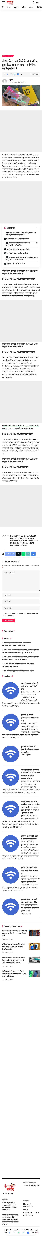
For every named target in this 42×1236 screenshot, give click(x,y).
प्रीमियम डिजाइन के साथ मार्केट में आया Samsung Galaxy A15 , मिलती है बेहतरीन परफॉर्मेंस (13, 946)
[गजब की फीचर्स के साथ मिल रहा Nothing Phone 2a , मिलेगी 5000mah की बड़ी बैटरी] (34, 933)
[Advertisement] (21, 31)
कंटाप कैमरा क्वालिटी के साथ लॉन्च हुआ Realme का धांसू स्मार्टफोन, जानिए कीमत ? (21, 233)
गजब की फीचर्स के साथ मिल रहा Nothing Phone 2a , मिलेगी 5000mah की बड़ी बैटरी (14, 933)
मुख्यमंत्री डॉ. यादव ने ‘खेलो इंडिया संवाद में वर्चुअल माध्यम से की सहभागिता (30, 749)
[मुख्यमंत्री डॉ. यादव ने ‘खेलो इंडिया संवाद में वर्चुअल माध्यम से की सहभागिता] (10, 754)
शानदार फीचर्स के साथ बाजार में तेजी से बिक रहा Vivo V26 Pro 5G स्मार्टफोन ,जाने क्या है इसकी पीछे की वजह (13, 960)
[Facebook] (4, 1193)
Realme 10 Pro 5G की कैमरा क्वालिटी (17, 239)
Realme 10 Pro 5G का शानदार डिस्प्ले (18, 249)
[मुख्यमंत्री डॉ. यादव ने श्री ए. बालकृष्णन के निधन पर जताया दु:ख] (10, 875)
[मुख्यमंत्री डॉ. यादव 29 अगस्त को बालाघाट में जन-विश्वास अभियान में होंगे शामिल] (10, 843)
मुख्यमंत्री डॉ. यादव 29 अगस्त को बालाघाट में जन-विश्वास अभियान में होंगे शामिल (29, 839)
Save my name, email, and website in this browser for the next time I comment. (21, 614)
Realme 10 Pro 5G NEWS (25, 543)
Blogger (10, 80)
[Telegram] (12, 1193)
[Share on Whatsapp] (18, 1232)
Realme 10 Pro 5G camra (25, 538)
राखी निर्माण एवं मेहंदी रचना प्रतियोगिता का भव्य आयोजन (19, 671)
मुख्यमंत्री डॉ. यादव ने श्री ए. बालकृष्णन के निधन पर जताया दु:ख (29, 870)
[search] (33, 2)
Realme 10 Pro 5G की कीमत (16, 264)
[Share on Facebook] (7, 74)
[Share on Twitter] (11, 74)
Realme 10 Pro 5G (16, 536)
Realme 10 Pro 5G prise (18, 545)
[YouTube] (9, 1193)
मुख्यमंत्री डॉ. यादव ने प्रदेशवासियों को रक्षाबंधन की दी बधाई (30, 718)
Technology (7, 56)
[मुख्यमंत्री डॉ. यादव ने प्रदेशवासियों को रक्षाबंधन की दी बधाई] (10, 722)
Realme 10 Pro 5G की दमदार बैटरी (17, 253)
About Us (32, 1185)
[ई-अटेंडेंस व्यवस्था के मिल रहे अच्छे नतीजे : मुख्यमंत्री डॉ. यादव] (10, 690)
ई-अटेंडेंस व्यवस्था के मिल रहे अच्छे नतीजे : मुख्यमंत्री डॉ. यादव (29, 686)
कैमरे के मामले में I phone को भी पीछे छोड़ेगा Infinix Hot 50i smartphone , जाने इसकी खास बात (14, 973)
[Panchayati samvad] (10, 2)
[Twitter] (6, 1193)
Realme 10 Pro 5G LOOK (18, 541)
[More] (21, 74)
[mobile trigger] (4, 2)
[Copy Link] (14, 74)
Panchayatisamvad (16, 1230)
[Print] (18, 74)
